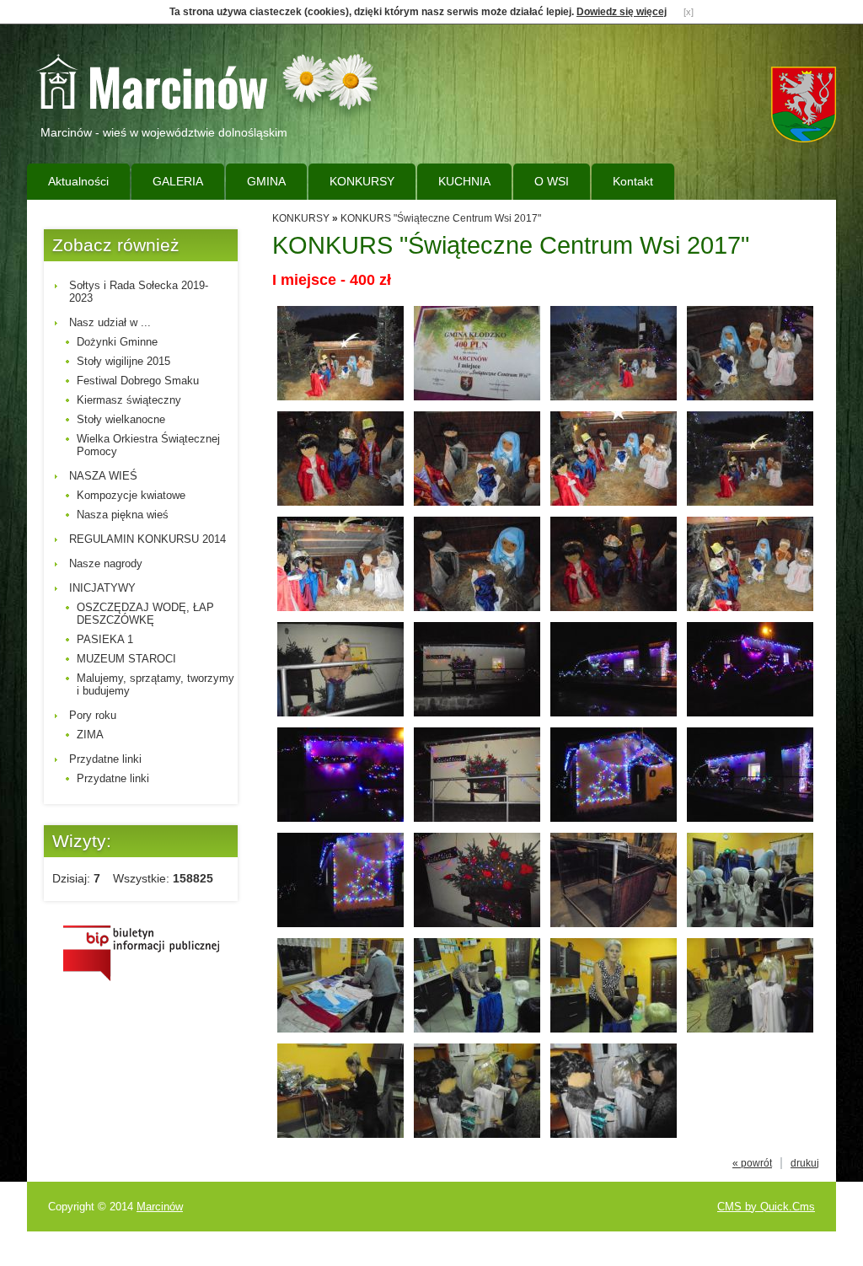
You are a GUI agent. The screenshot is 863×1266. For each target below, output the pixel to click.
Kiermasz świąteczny (129, 400)
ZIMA (90, 734)
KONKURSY (362, 181)
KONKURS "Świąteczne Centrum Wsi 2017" (440, 218)
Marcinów (160, 1206)
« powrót (752, 1163)
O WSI (551, 181)
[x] (688, 12)
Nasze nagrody (105, 563)
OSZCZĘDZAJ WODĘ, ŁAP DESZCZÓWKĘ (145, 613)
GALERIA (178, 181)
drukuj (805, 1163)
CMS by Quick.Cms (766, 1206)
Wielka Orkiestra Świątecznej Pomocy (148, 445)
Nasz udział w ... (110, 322)
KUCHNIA (464, 181)
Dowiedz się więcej (621, 12)
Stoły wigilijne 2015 (123, 361)
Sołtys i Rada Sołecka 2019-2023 (138, 291)
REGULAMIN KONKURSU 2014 (147, 539)
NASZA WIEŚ (103, 475)
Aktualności (78, 181)
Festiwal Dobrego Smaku (138, 380)
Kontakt (633, 181)
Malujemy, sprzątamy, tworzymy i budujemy (155, 684)
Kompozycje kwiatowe (131, 495)
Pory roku (92, 715)
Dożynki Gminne (117, 341)
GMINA (266, 181)
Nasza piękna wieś (123, 514)
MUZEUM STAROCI (126, 658)
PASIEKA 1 (105, 639)
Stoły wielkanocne (121, 419)
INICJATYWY (102, 588)
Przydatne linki (105, 759)
